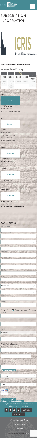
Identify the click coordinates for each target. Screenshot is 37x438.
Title (2, 239)
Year (2, 381)
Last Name (4, 252)
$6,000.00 (10, 175)
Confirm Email (6, 233)
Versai (27, 433)
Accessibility (20, 424)
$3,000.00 (10, 153)
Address (4, 264)
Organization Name (7, 258)
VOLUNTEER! (18, 414)
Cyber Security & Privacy (19, 420)
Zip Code (4, 270)
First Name (5, 245)
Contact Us (20, 428)
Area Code (4, 295)
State (3, 282)
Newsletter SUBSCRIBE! (26, 410)
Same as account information (25, 310)
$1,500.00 (10, 124)
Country (3, 289)
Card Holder (5, 346)
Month (3, 373)
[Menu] (32, 6)
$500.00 (10, 100)
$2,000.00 (10, 196)
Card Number (5, 353)
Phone (3, 302)
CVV (3, 364)
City (2, 276)
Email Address (5, 227)
